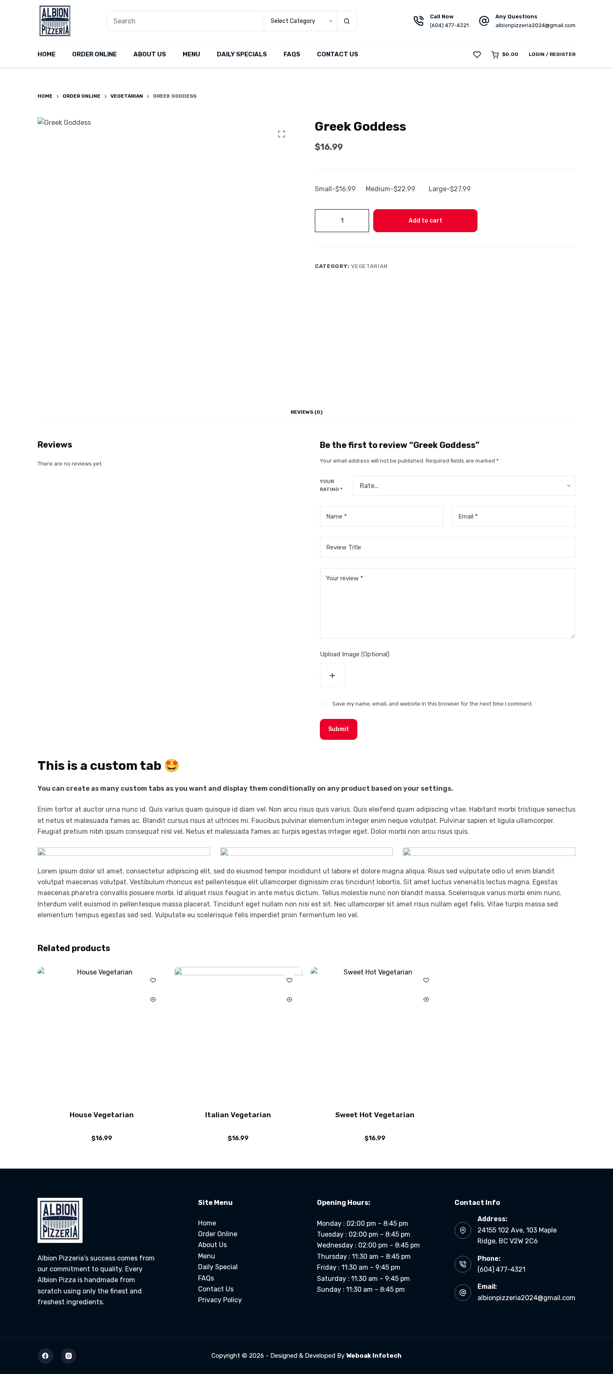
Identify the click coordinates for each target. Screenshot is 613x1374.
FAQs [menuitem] (292, 54)
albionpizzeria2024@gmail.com (535, 25)
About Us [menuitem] (149, 54)
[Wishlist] (477, 54)
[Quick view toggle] (153, 999)
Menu (206, 1256)
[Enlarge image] (199, 858)
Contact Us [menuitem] (337, 54)
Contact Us (216, 1289)
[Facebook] (45, 1356)
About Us (212, 1245)
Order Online (217, 1234)
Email (468, 516)
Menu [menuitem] (191, 54)
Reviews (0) (306, 412)
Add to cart (425, 220)
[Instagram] (69, 1356)
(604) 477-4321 (449, 25)
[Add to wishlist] (153, 980)
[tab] (306, 412)
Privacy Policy (220, 1300)
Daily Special (218, 1267)
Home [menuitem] (46, 54)
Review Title (343, 547)
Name (336, 516)
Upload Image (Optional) (354, 654)
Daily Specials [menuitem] (242, 54)
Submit (338, 729)
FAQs (206, 1278)
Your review (344, 578)
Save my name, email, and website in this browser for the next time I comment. (432, 704)
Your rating (331, 485)
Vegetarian (369, 266)
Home (207, 1223)
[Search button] (347, 20)
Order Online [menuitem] (94, 54)
